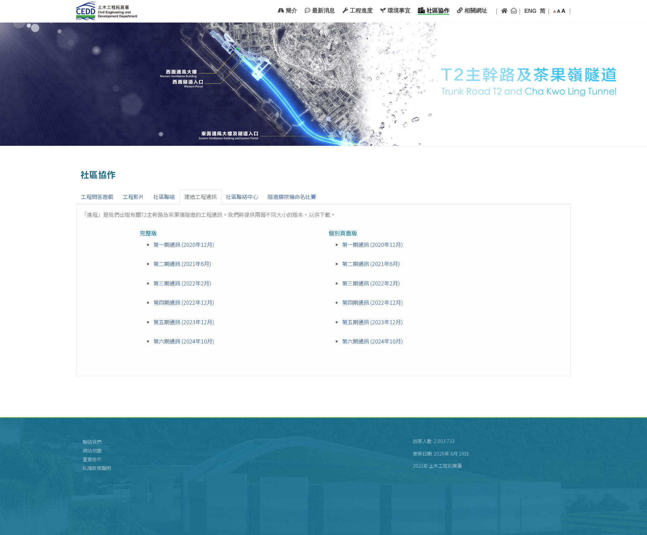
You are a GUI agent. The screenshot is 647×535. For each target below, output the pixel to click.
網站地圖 (92, 450)
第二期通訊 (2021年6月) (182, 264)
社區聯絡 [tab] (164, 197)
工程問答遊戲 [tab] (97, 197)
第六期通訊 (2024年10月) (183, 341)
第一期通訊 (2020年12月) (183, 244)
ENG (530, 11)
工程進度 (360, 10)
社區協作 (437, 10)
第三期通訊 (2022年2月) (182, 283)
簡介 (290, 10)
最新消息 (322, 10)
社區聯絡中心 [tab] (242, 197)
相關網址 (475, 10)
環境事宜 (398, 10)
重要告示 (92, 459)
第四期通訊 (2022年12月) (183, 302)
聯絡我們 (92, 441)
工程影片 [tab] (133, 197)
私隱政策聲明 (97, 467)
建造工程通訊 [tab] (200, 197)
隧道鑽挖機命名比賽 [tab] (292, 197)
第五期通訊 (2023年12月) (183, 322)
